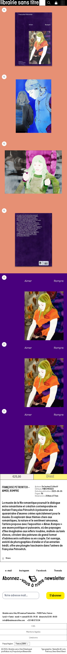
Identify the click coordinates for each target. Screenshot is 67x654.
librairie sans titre (15, 649)
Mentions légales (33, 632)
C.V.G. (33, 626)
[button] (49, 3)
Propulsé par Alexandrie (21, 652)
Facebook (41, 570)
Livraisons (33, 638)
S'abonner (55, 595)
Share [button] (8, 558)
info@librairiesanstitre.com (13, 620)
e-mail (8, 570)
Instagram (24, 570)
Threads (58, 570)
